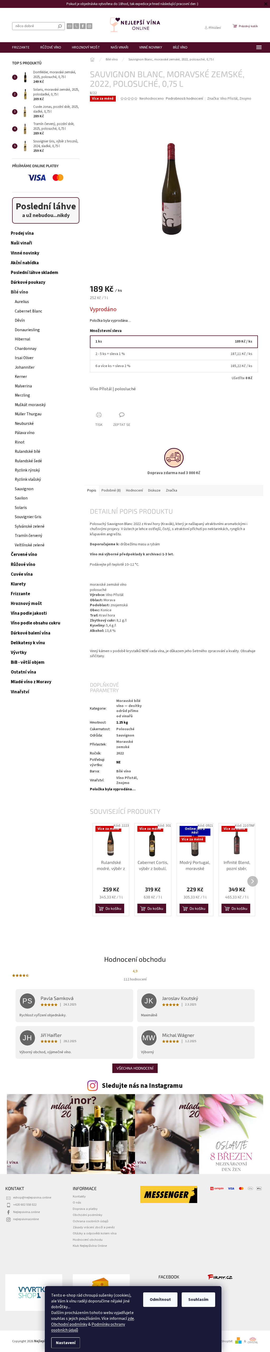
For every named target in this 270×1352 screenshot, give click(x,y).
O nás (77, 1202)
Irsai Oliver (24, 358)
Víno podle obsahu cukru (35, 623)
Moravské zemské (124, 744)
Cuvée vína (22, 574)
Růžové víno (23, 564)
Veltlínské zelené (30, 545)
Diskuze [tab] (154, 490)
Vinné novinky (25, 253)
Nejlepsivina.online (26, 1212)
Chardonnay (25, 349)
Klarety (18, 584)
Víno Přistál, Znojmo (127, 780)
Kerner (21, 376)
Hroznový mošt (26, 603)
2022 (120, 753)
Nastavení (65, 1343)
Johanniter (25, 367)
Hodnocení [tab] (134, 490)
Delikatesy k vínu (28, 643)
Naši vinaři (21, 243)
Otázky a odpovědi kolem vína (95, 1233)
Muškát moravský (30, 405)
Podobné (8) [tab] (111, 490)
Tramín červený (28, 535)
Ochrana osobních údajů (90, 1221)
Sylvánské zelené (30, 526)
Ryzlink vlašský (28, 479)
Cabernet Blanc (28, 311)
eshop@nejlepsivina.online (32, 1197)
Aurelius (22, 302)
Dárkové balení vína (30, 633)
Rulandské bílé (27, 451)
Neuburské (24, 423)
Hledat (59, 26)
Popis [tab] (91, 490)
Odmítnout (160, 1299)
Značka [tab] (171, 490)
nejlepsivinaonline (26, 1219)
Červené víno (24, 554)
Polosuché (125, 729)
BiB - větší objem (28, 662)
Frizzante (20, 594)
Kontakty (79, 1196)
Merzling (22, 395)
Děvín (20, 320)
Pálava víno (25, 433)
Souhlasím (198, 1299)
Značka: (229, 98)
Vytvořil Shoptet (221, 1341)
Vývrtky (19, 652)
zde (131, 1318)
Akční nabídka (25, 263)
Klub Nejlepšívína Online (90, 1245)
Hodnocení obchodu (88, 1239)
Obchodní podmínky (69, 1324)
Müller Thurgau (28, 414)
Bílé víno (19, 292)
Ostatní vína (23, 672)
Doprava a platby (85, 1208)
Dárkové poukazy (28, 282)
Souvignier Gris (28, 517)
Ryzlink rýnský (27, 470)
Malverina (23, 386)
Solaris (21, 508)
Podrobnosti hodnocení (184, 98)
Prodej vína (22, 233)
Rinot (20, 442)
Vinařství (20, 692)
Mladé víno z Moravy (31, 682)
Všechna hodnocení (135, 1068)
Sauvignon (24, 489)
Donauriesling (27, 330)
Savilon (21, 498)
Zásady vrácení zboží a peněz (94, 1227)
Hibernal (22, 339)
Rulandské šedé (28, 461)
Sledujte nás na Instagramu (142, 1085)
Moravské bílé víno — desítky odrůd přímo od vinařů (129, 708)
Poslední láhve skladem (34, 273)
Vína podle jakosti (29, 613)
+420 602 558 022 (24, 1204)
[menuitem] (21, 47)
